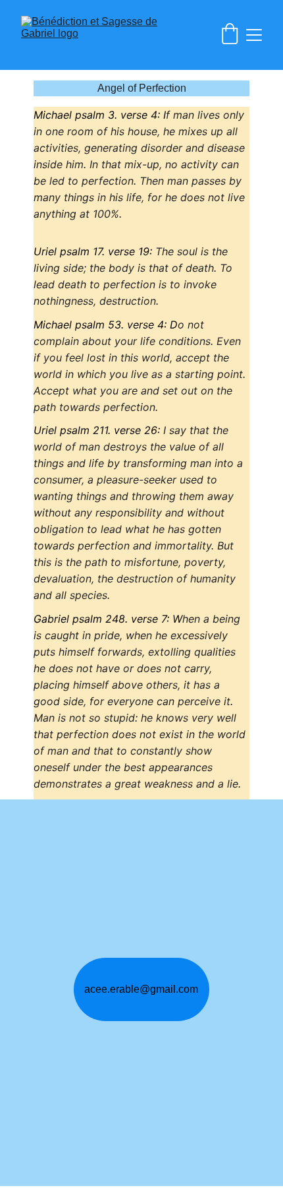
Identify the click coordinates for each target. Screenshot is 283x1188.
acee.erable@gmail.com (141, 989)
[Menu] (254, 35)
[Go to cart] (230, 34)
